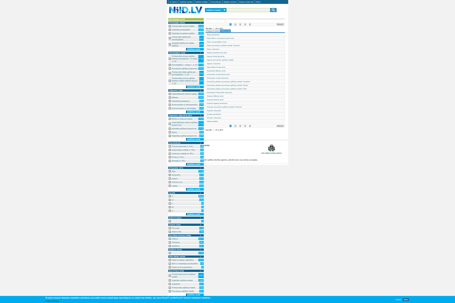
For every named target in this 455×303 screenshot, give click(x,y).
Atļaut (406, 299)
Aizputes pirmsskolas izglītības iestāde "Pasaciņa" (224, 107)
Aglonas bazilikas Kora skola (217, 53)
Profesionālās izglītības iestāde (183, 287)
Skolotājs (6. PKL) (179, 160)
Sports (174, 132)
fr (172, 203)
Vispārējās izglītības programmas (184, 136)
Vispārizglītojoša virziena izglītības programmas (185, 123)
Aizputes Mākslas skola (215, 96)
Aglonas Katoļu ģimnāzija (215, 56)
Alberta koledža (212, 121)
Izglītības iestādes (201, 2)
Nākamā (280, 24)
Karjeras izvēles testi (246, 2)
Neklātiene (176, 246)
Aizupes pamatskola (214, 114)
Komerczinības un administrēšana (184, 104)
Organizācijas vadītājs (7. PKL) (183, 150)
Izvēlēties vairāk (193, 49)
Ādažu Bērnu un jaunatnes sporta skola (220, 38)
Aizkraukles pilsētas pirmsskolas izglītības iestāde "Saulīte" (227, 85)
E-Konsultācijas (215, 2)
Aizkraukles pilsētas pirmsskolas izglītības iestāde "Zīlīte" (227, 89)
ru (172, 210)
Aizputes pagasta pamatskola (217, 103)
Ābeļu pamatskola (213, 35)
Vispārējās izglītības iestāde (182, 280)
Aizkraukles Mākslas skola (216, 71)
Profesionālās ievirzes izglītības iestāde (183, 275)
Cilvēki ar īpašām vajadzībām (183, 260)
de (173, 207)
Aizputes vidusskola (214, 110)
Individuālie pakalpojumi (181, 101)
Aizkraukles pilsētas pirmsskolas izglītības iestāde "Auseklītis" (228, 81)
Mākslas (175, 97)
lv (172, 196)
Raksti (258, 2)
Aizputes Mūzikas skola (215, 100)
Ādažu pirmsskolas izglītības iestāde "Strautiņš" (223, 45)
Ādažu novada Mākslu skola (216, 42)
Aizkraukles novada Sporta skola (218, 74)
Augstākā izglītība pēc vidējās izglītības (183, 44)
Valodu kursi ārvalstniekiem (182, 267)
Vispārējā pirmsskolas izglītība (183, 33)
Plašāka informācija (52, 301)
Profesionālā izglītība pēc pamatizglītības (181, 38)
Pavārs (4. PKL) (178, 157)
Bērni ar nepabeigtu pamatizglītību (185, 263)
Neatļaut (398, 299)
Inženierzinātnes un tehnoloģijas (184, 108)
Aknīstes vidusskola (214, 118)
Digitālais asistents (230, 2)
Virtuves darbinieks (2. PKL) (182, 146)
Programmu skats (212, 31)
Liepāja (174, 185)
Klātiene (175, 239)
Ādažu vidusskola (213, 49)
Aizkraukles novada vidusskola (217, 78)
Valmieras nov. (177, 182)
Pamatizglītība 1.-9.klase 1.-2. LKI (184, 65)
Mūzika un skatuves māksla (182, 119)
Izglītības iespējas (186, 2)
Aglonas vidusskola (213, 63)
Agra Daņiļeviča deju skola (216, 67)
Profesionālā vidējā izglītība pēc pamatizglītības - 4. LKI (184, 73)
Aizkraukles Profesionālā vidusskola (219, 92)
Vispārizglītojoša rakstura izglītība (184, 94)
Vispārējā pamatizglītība (181, 29)
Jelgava (175, 178)
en (173, 200)
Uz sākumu (174, 2)
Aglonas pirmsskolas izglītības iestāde (220, 60)
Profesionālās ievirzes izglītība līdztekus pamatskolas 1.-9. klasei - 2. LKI (185, 58)
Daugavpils (176, 175)
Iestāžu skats (225, 31)
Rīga (173, 171)
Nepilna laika (176, 231)
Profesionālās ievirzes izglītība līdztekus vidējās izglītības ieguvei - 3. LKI (185, 80)
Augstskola (176, 284)
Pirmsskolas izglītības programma (184, 68)
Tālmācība (176, 242)
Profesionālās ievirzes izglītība (183, 26)
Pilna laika (176, 228)
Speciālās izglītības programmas (184, 128)
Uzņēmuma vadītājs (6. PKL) (183, 153)
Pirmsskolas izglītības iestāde (183, 291)
